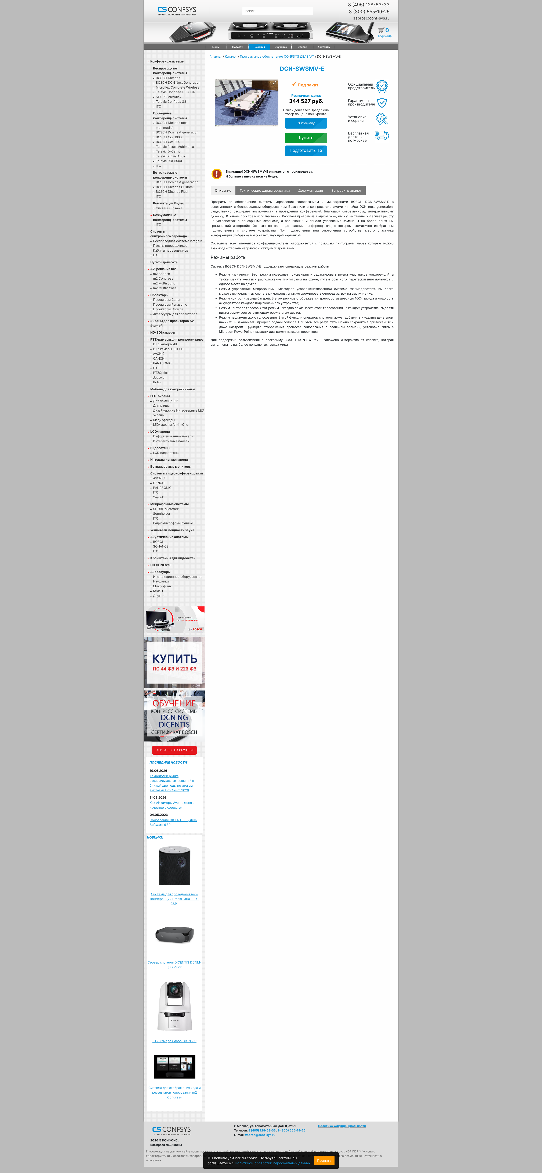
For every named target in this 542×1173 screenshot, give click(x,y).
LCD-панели (160, 432)
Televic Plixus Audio (171, 156)
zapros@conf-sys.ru (371, 18)
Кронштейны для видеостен (172, 558)
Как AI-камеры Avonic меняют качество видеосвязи (173, 805)
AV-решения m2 (163, 269)
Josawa (158, 378)
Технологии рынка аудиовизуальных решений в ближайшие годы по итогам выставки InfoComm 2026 (172, 783)
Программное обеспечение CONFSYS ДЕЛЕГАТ (277, 56)
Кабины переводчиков (170, 250)
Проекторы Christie (168, 309)
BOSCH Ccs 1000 (169, 137)
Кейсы (158, 591)
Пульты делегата (164, 262)
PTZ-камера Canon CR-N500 (174, 1041)
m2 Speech (161, 274)
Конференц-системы (167, 61)
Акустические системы (169, 537)
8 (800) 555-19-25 (369, 11)
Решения (259, 47)
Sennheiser (161, 514)
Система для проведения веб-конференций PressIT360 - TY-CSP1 (174, 899)
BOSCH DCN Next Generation (178, 82)
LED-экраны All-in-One (170, 425)
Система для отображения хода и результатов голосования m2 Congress (174, 1092)
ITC (158, 106)
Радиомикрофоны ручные (173, 523)
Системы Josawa (169, 208)
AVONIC (159, 354)
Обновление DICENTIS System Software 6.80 (173, 822)
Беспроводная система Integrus (177, 241)
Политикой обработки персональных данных (273, 1163)
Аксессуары (160, 572)
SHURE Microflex (168, 97)
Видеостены (160, 448)
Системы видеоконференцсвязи (176, 473)
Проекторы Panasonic (170, 304)
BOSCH (158, 542)
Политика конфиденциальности (342, 1126)
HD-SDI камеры (162, 332)
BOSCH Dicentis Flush (172, 192)
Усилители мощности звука (172, 530)
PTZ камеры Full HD (168, 349)
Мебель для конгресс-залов (173, 389)
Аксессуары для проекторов (175, 314)
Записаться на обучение (174, 750)
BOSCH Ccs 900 (168, 142)
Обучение (281, 47)
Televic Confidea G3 (171, 102)
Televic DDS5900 (169, 161)
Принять (324, 1160)
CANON (159, 358)
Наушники (161, 581)
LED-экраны (160, 396)
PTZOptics (161, 373)
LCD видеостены (166, 453)
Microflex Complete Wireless (177, 87)
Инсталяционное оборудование (177, 577)
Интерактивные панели (171, 441)
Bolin (157, 382)
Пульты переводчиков (170, 246)
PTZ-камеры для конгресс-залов (177, 339)
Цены (216, 47)
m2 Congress (163, 278)
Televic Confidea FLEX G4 (175, 92)
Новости (237, 47)
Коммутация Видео (168, 203)
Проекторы (159, 295)
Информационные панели (173, 436)
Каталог (231, 56)
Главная (216, 56)
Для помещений (165, 401)
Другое (158, 596)
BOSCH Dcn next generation (177, 132)
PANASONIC (162, 363)
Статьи (302, 47)
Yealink (158, 497)
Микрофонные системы (169, 504)
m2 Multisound (164, 283)
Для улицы (161, 405)
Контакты (324, 47)
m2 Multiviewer (164, 288)
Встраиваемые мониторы (170, 466)
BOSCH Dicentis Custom (174, 187)
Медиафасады (164, 420)
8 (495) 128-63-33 (369, 4)
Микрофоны (162, 586)
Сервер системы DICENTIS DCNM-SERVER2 (174, 964)
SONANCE (161, 546)
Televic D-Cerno (168, 151)
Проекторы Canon (167, 300)
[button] (274, 82)
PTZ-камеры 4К (165, 344)
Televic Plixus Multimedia (175, 147)
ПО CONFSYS (160, 565)
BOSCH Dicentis (168, 78)
